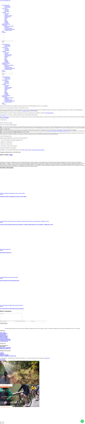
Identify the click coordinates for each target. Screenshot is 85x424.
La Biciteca (5, 116)
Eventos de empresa (4, 341)
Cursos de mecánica (4, 337)
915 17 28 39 (2, 347)
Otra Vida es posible (4, 117)
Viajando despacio (35, 149)
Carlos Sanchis (3, 114)
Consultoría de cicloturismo (5, 340)
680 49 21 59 (7, 0)
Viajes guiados (3, 332)
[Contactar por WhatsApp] (82, 421)
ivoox (11, 122)
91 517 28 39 (2, 0)
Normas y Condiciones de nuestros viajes (8, 355)
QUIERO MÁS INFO (4, 387)
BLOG (23, 149)
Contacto (2, 352)
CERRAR (2, 422)
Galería (1, 194)
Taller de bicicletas (3, 336)
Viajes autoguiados (3, 333)
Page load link (2, 359)
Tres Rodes (60, 129)
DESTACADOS (28, 149)
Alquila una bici (3, 360)
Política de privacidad (4, 354)
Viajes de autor (3, 334)
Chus (2, 149)
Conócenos (2, 353)
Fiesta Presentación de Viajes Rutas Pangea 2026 (9, 277)
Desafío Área (47, 358)
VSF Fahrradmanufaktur (48, 112)
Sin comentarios (41, 149)
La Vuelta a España (25, 110)
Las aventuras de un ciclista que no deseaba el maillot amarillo (57, 130)
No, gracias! (2, 390)
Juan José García (33, 109)
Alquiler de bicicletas (4, 335)
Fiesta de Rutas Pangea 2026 (5, 249)
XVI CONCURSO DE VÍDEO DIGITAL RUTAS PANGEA (11, 305)
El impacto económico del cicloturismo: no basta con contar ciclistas (12, 193)
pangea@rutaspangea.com (5, 348)
